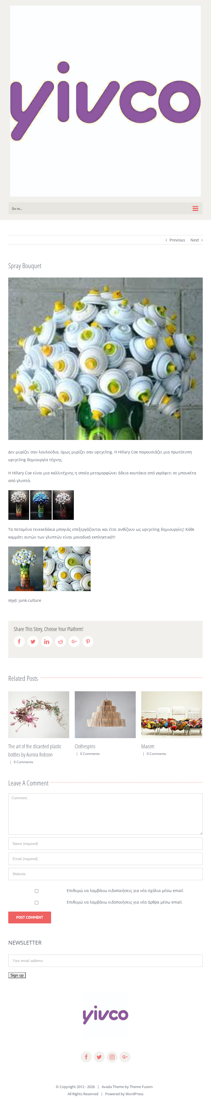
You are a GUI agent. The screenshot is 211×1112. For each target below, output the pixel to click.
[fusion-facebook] (86, 1065)
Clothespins (18, 746)
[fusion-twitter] (99, 1065)
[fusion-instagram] (112, 1065)
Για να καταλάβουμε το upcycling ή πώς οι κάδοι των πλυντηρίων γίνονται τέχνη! (170, 754)
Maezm (81, 746)
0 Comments (23, 753)
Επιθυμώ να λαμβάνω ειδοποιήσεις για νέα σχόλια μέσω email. (125, 898)
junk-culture (29, 600)
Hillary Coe (22, 472)
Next (194, 240)
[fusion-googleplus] (125, 1065)
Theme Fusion (141, 1094)
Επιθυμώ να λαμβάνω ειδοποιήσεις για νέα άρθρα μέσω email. (125, 910)
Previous (177, 240)
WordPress (134, 1102)
